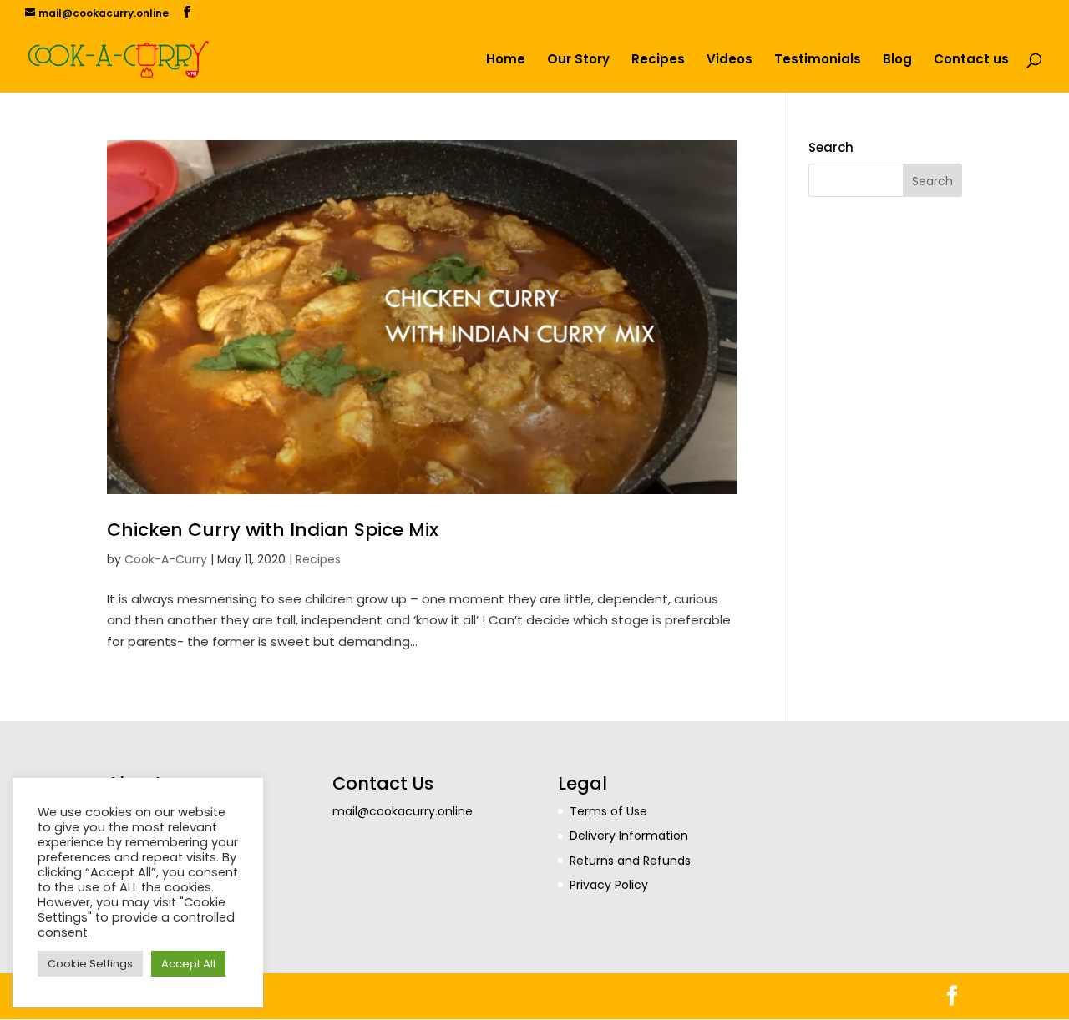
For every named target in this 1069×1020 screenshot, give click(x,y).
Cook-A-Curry (165, 559)
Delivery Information (629, 835)
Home (505, 60)
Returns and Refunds (630, 860)
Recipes (658, 60)
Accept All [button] (188, 964)
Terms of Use (608, 811)
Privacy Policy (609, 884)
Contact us (971, 60)
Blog (897, 60)
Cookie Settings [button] (90, 964)
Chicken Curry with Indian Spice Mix (272, 530)
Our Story (578, 60)
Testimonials (817, 60)
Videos (729, 60)
